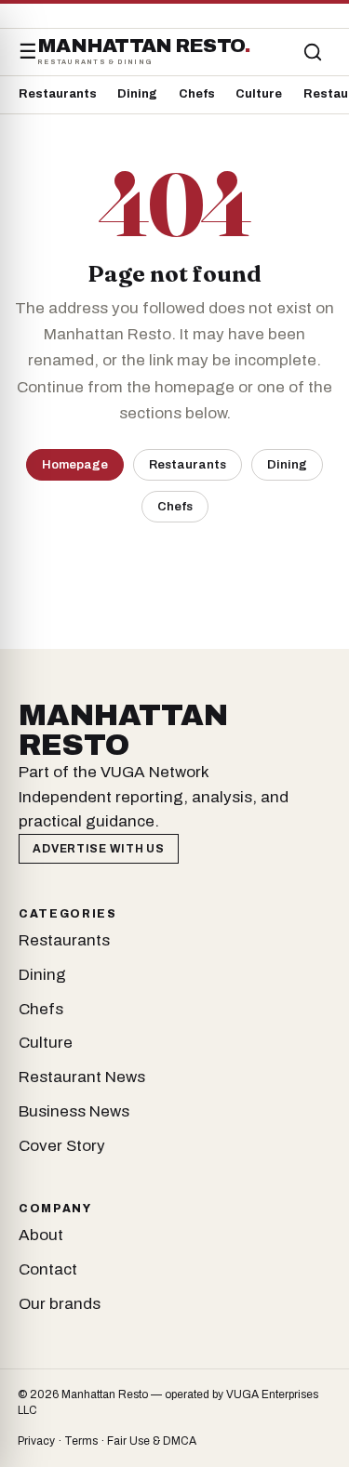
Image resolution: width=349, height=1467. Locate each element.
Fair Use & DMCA (151, 1440)
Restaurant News (82, 1077)
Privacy (36, 1440)
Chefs (197, 93)
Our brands (60, 1304)
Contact (48, 1269)
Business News (74, 1111)
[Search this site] (312, 52)
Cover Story (62, 1146)
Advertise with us (98, 848)
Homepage (75, 464)
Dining (137, 93)
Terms (81, 1440)
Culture (258, 93)
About (41, 1235)
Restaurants (58, 93)
